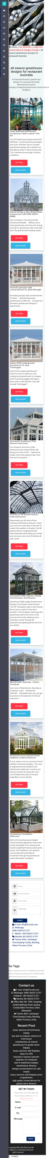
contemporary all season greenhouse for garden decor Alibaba (26, 1045)
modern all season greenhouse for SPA (22, 974)
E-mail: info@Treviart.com (26, 924)
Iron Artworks (25, 47)
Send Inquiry (20, 170)
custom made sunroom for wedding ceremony (25, 971)
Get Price (19, 163)
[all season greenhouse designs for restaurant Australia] (26, 114)
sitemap (27, 1152)
